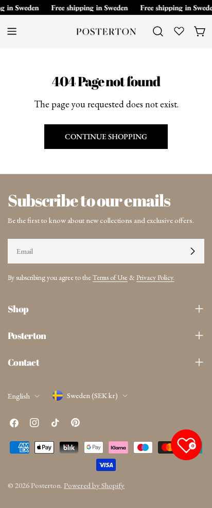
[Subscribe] (192, 251)
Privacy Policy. (155, 277)
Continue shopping (106, 136)
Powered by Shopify (94, 485)
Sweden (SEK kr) (92, 395)
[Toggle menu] (12, 31)
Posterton (46, 485)
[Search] (158, 31)
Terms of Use (110, 277)
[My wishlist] (179, 31)
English (19, 396)
